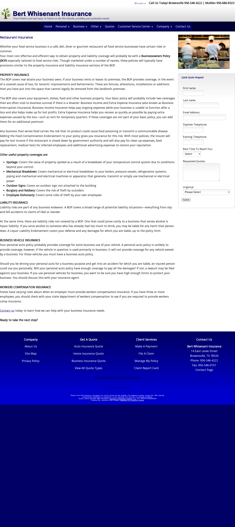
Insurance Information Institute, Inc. (123, 398)
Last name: (189, 100)
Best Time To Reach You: (198, 149)
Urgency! (188, 187)
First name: (189, 88)
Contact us (7, 310)
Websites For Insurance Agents (132, 400)
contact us (141, 3)
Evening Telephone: (195, 137)
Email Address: (191, 112)
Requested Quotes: (194, 161)
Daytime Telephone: (195, 124)
